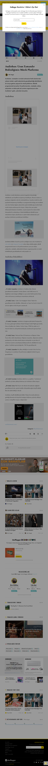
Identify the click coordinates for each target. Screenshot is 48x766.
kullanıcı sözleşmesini (32, 27)
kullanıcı (37, 27)
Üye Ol (23, 23)
